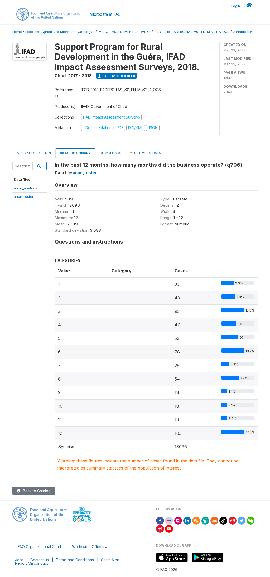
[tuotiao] (233, 520)
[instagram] (178, 520)
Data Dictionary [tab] (75, 153)
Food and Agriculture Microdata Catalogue (59, 32)
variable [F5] (243, 32)
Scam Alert (110, 560)
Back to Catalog (36, 491)
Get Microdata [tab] (147, 153)
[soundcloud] (214, 520)
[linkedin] (187, 520)
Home (17, 32)
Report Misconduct (31, 563)
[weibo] (160, 528)
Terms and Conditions (75, 560)
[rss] (196, 520)
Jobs (19, 560)
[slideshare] (205, 520)
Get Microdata (119, 76)
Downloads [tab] (110, 153)
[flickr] (169, 520)
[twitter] (241, 520)
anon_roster (23, 196)
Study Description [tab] (34, 153)
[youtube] (169, 528)
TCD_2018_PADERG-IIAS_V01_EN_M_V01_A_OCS (191, 32)
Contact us (39, 560)
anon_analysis (25, 188)
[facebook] (160, 520)
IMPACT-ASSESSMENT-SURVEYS (124, 32)
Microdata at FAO (105, 14)
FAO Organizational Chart (39, 546)
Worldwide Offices (88, 546)
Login (235, 6)
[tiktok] (223, 520)
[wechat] (251, 520)
